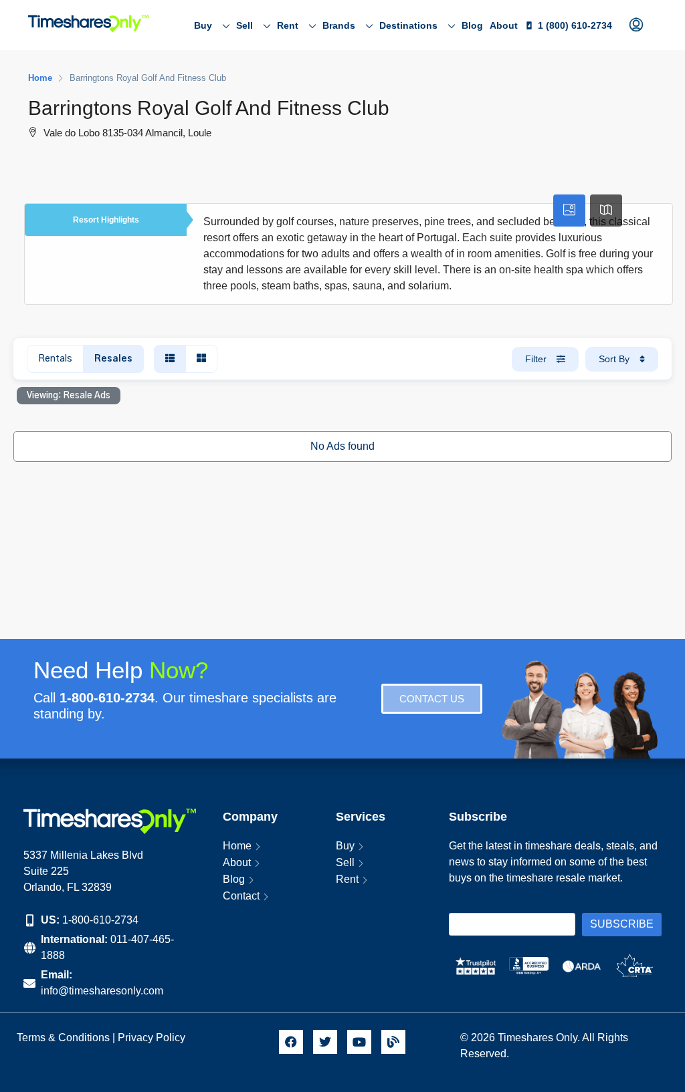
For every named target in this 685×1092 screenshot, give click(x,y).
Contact (241, 896)
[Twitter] (325, 1042)
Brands (338, 25)
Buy (203, 25)
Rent (287, 25)
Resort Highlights (106, 220)
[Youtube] (359, 1042)
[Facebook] (291, 1042)
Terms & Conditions (63, 1037)
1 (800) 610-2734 (575, 25)
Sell (244, 25)
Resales (113, 359)
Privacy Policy (153, 1037)
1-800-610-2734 (100, 920)
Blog (472, 25)
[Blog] (393, 1042)
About (504, 25)
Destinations (408, 25)
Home (237, 845)
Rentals (55, 359)
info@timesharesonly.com (102, 990)
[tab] (569, 210)
